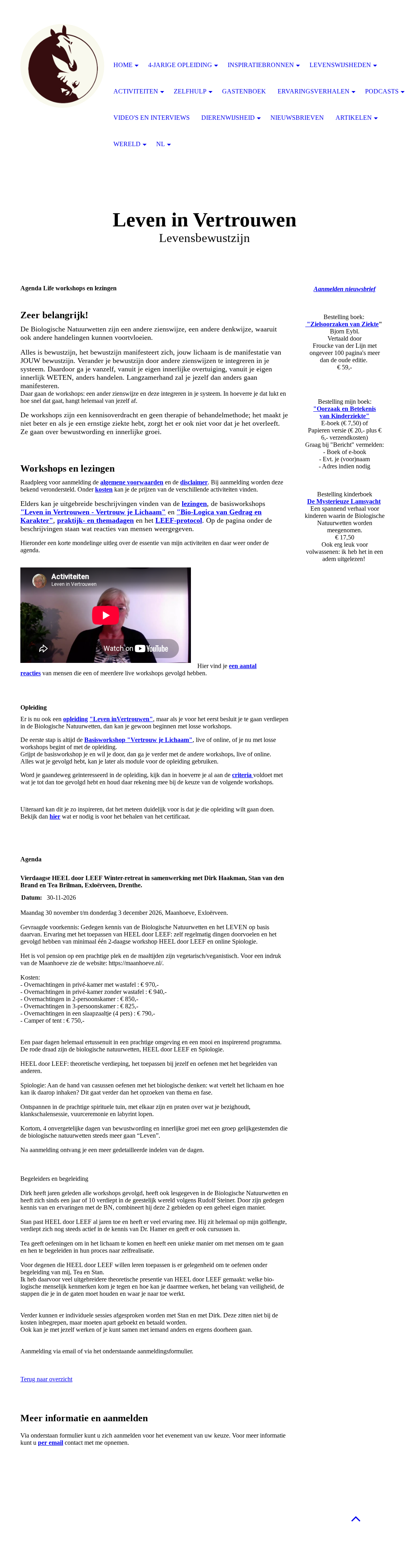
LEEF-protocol (178, 520)
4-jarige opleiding (180, 64)
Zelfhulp (190, 91)
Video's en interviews (151, 117)
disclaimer (194, 482)
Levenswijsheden (340, 64)
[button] (356, 1518)
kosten (104, 489)
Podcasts (382, 91)
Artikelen (354, 117)
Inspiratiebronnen (261, 64)
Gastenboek (244, 91)
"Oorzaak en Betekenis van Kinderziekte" (344, 412)
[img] (62, 66)
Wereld (127, 144)
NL (160, 144)
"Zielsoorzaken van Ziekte (342, 324)
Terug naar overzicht (46, 1379)
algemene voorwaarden (131, 482)
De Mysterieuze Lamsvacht (344, 501)
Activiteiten (135, 91)
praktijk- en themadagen (95, 520)
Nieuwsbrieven (297, 117)
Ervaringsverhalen (313, 91)
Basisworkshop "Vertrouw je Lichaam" (138, 739)
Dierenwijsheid (228, 117)
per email (50, 1442)
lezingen (194, 504)
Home (123, 64)
